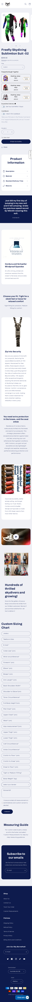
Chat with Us (22, 997)
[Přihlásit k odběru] (25, 870)
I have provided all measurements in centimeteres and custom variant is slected (15, 803)
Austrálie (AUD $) (15, 971)
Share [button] (5, 147)
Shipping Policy (8, 923)
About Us (6, 898)
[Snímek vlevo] (12, 46)
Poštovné (3, 60)
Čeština (15, 981)
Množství (4, 128)
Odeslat (7, 811)
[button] (2, 4)
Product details (26, 78)
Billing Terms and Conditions (12, 940)
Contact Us (7, 903)
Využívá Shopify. (20, 994)
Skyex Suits (14, 994)
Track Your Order (9, 907)
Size (2, 63)
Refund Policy (8, 927)
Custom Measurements (11, 911)
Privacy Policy (8, 935)
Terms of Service (9, 931)
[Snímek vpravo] (20, 46)
